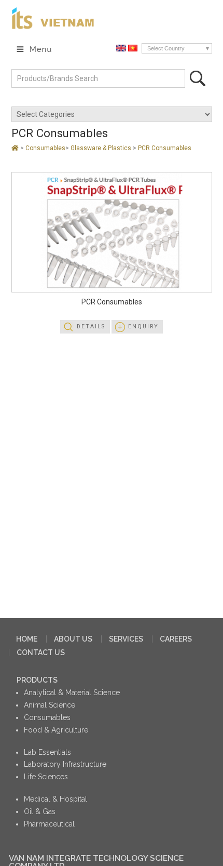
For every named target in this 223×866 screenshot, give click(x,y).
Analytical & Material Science (72, 692)
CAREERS (176, 639)
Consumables (45, 148)
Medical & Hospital (55, 799)
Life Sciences (46, 776)
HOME (26, 639)
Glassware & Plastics (102, 148)
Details (91, 326)
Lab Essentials (47, 752)
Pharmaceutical (49, 824)
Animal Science (49, 705)
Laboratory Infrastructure (65, 764)
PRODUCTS (37, 680)
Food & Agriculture (56, 730)
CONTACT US (41, 652)
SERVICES (126, 639)
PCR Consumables (164, 148)
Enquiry (143, 326)
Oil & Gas (39, 811)
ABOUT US (73, 639)
